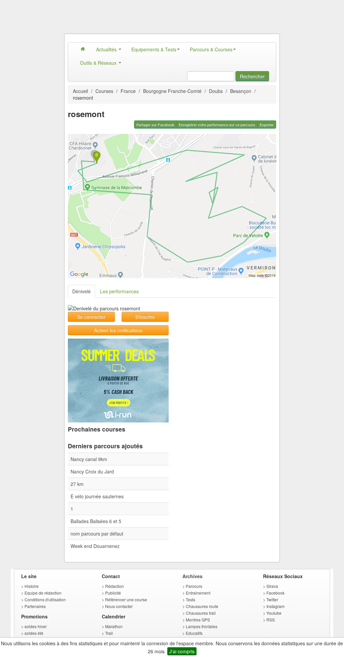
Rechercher (252, 76)
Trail (109, 633)
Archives (192, 576)
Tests (190, 599)
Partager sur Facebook (155, 124)
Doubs (216, 91)
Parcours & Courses (211, 49)
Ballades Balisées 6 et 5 (96, 521)
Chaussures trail (201, 613)
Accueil (80, 91)
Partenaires (35, 606)
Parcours (194, 586)
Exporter (267, 124)
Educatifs (194, 633)
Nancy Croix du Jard (92, 471)
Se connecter (91, 316)
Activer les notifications (118, 330)
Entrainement (198, 593)
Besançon (240, 91)
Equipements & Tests (153, 49)
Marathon (114, 626)
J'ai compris (182, 651)
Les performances (119, 291)
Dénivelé (81, 291)
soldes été (34, 633)
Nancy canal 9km (89, 459)
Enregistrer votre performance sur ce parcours (217, 124)
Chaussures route (202, 606)
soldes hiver (36, 626)
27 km (77, 484)
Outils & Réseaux (99, 62)
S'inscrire (145, 316)
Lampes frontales (201, 626)
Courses (104, 91)
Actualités (107, 49)
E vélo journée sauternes (97, 496)
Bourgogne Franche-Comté (172, 91)
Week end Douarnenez (95, 546)
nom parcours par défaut (97, 533)
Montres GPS (198, 619)
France (128, 91)
